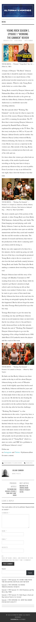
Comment (6, 513)
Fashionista (14, 619)
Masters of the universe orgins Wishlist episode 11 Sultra (25, 489)
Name (4, 531)
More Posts (16, 474)
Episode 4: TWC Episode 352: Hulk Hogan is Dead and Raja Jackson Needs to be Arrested (17, 596)
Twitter (17, 452)
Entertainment (8, 463)
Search (4, 569)
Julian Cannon (18, 41)
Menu (4, 21)
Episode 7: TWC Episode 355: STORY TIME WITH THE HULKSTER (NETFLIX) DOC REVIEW (17, 581)
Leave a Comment (28, 41)
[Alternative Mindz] (18, 10)
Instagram (7, 452)
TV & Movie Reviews (17, 463)
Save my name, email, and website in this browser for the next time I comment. (17, 559)
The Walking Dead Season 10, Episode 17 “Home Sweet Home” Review (10, 492)
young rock (29, 463)
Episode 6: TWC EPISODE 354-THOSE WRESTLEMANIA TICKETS (13, 586)
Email (4, 539)
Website (5, 547)
